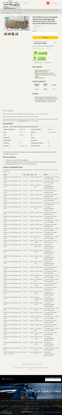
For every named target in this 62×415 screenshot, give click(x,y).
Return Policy (38, 400)
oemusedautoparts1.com (23, 120)
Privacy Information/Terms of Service (17, 400)
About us (7, 400)
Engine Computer (32, 10)
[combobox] (35, 3)
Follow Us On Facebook (29, 403)
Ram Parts (60, 406)
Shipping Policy (57, 400)
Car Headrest (20, 10)
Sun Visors (10, 10)
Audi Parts (2, 406)
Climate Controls (39, 10)
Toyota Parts (31, 408)
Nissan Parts (54, 406)
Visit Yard (19, 12)
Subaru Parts (25, 408)
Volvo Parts (37, 408)
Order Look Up (45, 400)
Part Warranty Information (30, 400)
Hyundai (42, 406)
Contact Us (51, 400)
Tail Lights (15, 10)
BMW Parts (8, 406)
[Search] (48, 3)
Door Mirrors (26, 10)
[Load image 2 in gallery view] (9, 33)
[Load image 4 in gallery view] (16, 33)
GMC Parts (38, 406)
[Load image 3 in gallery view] (13, 33)
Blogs (36, 403)
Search (3, 400)
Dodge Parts (27, 406)
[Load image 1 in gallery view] (5, 33)
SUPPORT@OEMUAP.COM (26, 411)
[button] (57, 3)
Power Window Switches (6, 12)
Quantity (35, 30)
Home (3, 10)
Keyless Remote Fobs (54, 10)
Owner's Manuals (46, 10)
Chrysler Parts (21, 406)
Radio (6, 10)
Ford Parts (33, 406)
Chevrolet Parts (14, 406)
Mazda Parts (48, 406)
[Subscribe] (59, 379)
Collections (14, 12)
